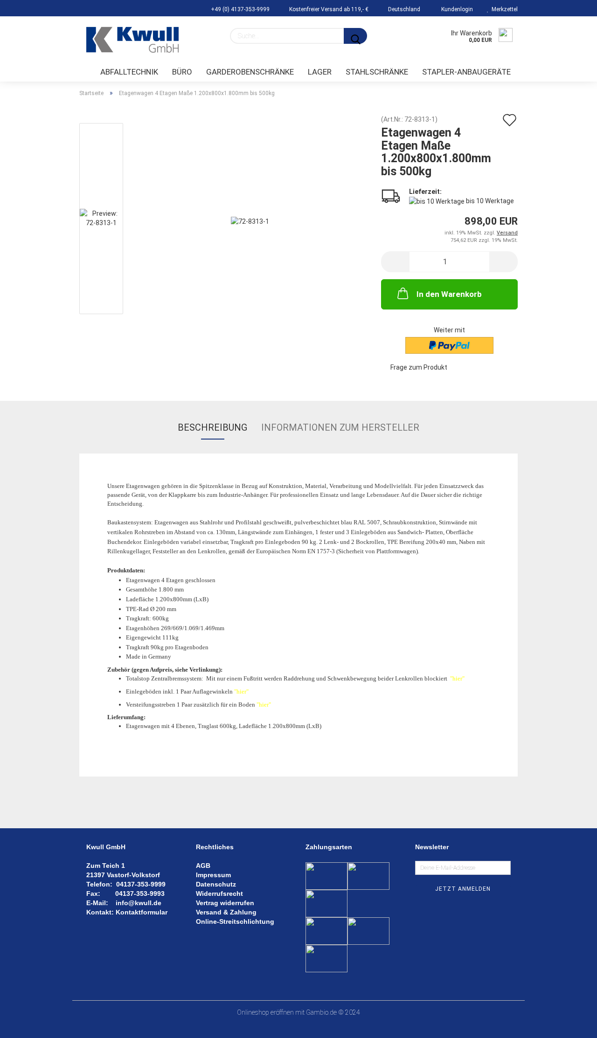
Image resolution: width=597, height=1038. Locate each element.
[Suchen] (355, 36)
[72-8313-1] (250, 220)
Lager (320, 71)
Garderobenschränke (250, 71)
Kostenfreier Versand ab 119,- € (328, 9)
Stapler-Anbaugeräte (466, 71)
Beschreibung (212, 427)
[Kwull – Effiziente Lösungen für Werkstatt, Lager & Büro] (132, 39)
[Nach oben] (571, 1024)
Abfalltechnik (129, 71)
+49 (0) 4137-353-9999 (239, 9)
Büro (182, 71)
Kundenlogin (455, 9)
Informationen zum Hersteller (340, 427)
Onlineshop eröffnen (265, 1012)
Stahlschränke (377, 71)
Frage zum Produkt (418, 367)
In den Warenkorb (449, 294)
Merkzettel (503, 9)
